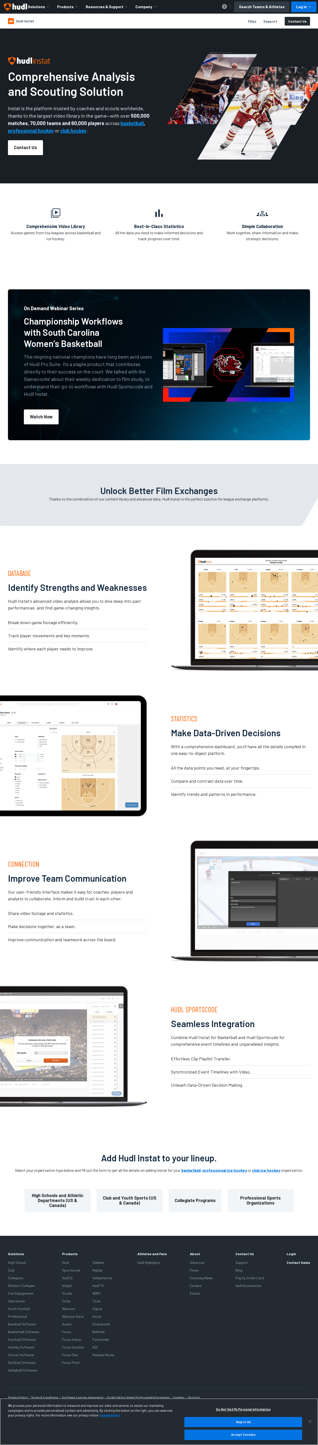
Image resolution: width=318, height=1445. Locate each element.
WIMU (96, 1293)
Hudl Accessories (248, 1285)
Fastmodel (100, 1339)
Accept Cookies (243, 1435)
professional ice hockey (224, 1170)
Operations (16, 1301)
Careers (196, 1285)
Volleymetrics (102, 1278)
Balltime (98, 1332)
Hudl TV (98, 1285)
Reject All (243, 1422)
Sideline (98, 1262)
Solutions (36, 6)
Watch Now (41, 416)
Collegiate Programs (195, 1200)
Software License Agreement (83, 1397)
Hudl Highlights (148, 1262)
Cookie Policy (110, 1415)
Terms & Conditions (44, 1397)
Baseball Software (22, 1324)
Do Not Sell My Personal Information (243, 1409)
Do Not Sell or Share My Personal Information (138, 1397)
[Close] (310, 1421)
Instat (97, 1316)
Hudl (65, 1262)
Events (195, 1293)
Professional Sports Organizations (260, 1200)
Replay (97, 1270)
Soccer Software (21, 1355)
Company (143, 6)
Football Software (22, 1339)
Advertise (197, 1262)
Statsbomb (101, 1324)
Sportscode (71, 1270)
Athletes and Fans (152, 1254)
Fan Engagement (21, 1293)
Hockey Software (21, 1347)
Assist (67, 1324)
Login (291, 1254)
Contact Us (297, 21)
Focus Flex (70, 1355)
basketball (191, 1170)
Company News (201, 1278)
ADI (94, 1347)
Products (65, 6)
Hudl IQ (67, 1278)
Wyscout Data (72, 1316)
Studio (67, 1293)
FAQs (252, 21)
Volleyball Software (22, 1370)
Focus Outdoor (73, 1347)
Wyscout (68, 1309)
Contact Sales (298, 1262)
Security (194, 1397)
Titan (96, 1301)
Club (11, 1270)
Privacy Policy (17, 1397)
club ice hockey (266, 1170)
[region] (159, 1421)
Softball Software (22, 1362)
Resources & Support (104, 6)
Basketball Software (23, 1332)
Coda (66, 1301)
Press (194, 1270)
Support (270, 21)
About (195, 1254)
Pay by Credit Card (250, 1278)
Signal (97, 1309)
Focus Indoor (71, 1339)
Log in (301, 6)
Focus (66, 1332)
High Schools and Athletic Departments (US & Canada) (57, 1200)
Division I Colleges (21, 1285)
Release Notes (103, 1355)
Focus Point (71, 1362)
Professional (17, 1316)
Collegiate (15, 1278)
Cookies (178, 1397)
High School (17, 1262)
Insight (67, 1285)
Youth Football (19, 1309)
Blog (239, 1270)
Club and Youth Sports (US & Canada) (129, 1200)
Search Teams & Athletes (261, 6)
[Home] (15, 7)
